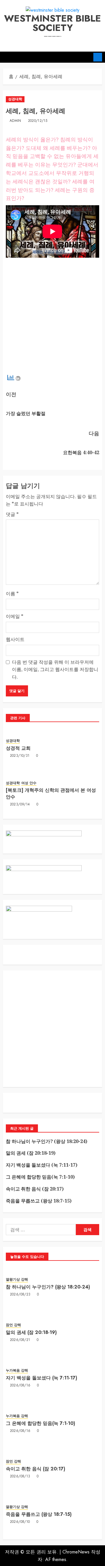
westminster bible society (52, 23)
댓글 (12, 514)
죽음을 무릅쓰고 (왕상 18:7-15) (38, 1201)
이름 (12, 593)
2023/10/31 (20, 756)
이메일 (14, 616)
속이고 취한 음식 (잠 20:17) (35, 1189)
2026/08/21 (20, 1340)
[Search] (86, 57)
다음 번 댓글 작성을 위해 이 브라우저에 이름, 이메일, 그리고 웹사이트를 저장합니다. (55, 669)
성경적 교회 (18, 748)
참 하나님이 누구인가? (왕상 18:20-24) (46, 1141)
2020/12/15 (38, 121)
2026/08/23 (20, 1294)
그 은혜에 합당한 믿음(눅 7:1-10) (40, 1177)
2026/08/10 (20, 1522)
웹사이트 (15, 639)
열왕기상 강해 (17, 1279)
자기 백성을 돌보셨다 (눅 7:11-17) (41, 1165)
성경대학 (15, 99)
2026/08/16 (20, 1385)
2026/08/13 (20, 1476)
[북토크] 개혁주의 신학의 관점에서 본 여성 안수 (51, 793)
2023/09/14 (20, 804)
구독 (97, 57)
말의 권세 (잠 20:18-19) (30, 1153)
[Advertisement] (52, 317)
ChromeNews (76, 1552)
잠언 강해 (13, 1325)
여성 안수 (28, 783)
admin (15, 121)
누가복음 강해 (17, 1370)
